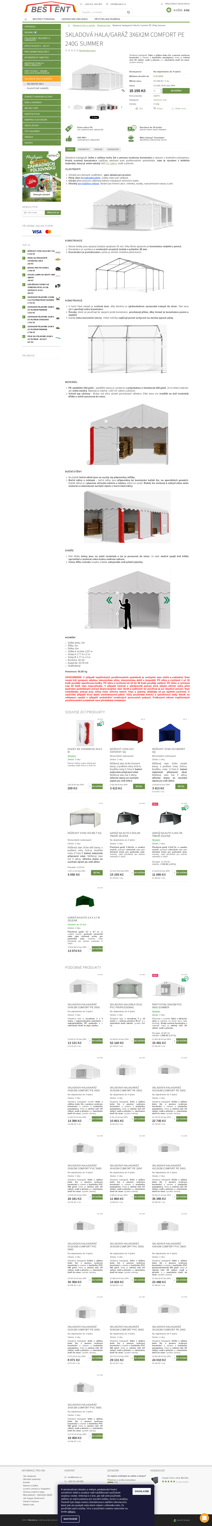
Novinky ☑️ (31, 32)
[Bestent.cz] (50, 7)
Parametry (83, 149)
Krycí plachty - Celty (37, 46)
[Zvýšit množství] (161, 89)
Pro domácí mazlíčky (37, 52)
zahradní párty (92, 178)
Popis (70, 149)
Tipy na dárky (32, 131)
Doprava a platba (30, 1486)
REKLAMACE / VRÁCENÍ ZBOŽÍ (37, 1495)
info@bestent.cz (75, 1477)
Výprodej (30, 27)
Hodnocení (113, 149)
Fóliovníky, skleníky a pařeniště (37, 39)
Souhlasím (142, 1491)
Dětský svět (32, 108)
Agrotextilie (32, 114)
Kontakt (26, 1482)
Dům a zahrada (33, 102)
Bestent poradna (44, 19)
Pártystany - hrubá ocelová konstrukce (37, 72)
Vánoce (29, 137)
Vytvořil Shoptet (183, 1520)
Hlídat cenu (180, 108)
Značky (29, 143)
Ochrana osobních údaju (33, 1492)
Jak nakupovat (29, 1476)
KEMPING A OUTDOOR (36, 120)
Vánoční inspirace (31, 1501)
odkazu (71, 1511)
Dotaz (160, 108)
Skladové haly (35, 84)
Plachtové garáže (38, 88)
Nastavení (70, 1519)
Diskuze (98, 149)
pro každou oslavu (88, 183)
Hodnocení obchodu (75, 19)
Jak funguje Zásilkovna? (33, 1498)
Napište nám (28, 1505)
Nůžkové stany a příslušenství (34, 64)
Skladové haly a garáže (38, 79)
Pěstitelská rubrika (107, 19)
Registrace (184, 4)
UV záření (111, 163)
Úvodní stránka (25, 19)
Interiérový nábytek (37, 57)
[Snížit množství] (161, 92)
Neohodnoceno (87, 50)
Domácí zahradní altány (38, 97)
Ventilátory (32, 125)
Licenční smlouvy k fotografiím (36, 1489)
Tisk (141, 108)
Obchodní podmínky (32, 1479)
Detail (139, 786)
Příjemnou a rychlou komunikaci (121, 1480)
